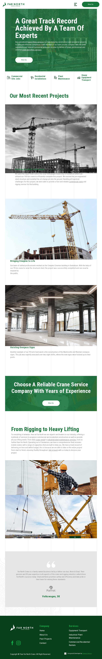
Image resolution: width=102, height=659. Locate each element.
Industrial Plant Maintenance (75, 636)
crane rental (40, 440)
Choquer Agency (87, 653)
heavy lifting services (35, 42)
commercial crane (76, 182)
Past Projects (46, 639)
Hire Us (90, 4)
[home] (13, 4)
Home (42, 630)
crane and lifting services (31, 50)
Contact (43, 643)
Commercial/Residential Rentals (79, 643)
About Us (44, 634)
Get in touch (53, 450)
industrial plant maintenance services (62, 440)
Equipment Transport (78, 630)
